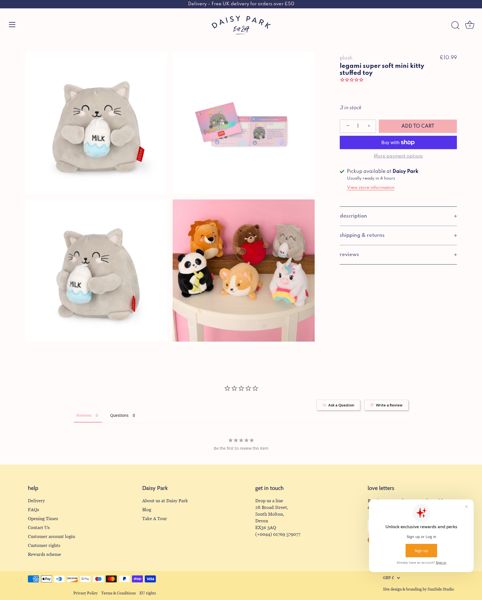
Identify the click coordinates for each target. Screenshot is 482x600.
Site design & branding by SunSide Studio (418, 589)
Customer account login (51, 536)
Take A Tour (154, 518)
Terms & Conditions (118, 593)
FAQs (33, 509)
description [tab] (353, 216)
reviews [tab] (349, 254)
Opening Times (43, 518)
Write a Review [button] (389, 405)
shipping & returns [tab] (362, 235)
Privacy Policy (85, 593)
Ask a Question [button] (341, 405)
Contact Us (39, 527)
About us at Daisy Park (165, 500)
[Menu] (12, 24)
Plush (346, 58)
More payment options (398, 156)
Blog (146, 509)
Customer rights (44, 545)
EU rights (147, 593)
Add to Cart (417, 126)
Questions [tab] (119, 415)
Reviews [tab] (83, 415)
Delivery (36, 500)
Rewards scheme (44, 554)
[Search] (455, 25)
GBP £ (388, 578)
